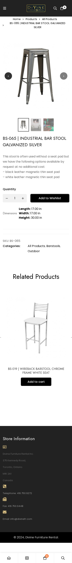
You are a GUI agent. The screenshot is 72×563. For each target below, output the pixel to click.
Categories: (11, 246)
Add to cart (36, 382)
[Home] (9, 558)
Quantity (9, 189)
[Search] (55, 8)
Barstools (53, 246)
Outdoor (34, 251)
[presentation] (8, 76)
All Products (49, 19)
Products (31, 19)
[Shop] (27, 558)
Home (17, 19)
